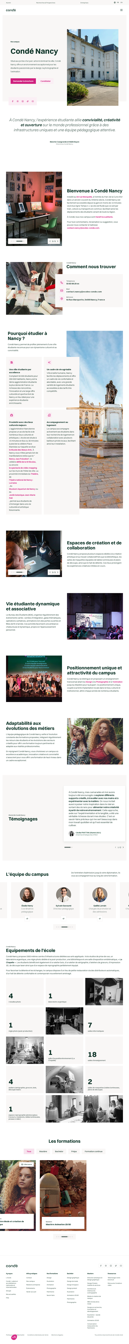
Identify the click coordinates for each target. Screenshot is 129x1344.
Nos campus (15, 42)
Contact (29, 1278)
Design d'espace (72, 1285)
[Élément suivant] (57, 241)
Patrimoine (70, 1299)
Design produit (72, 1288)
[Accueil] (11, 10)
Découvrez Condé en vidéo (115, 1284)
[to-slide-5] (70, 926)
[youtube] (33, 101)
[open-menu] (121, 10)
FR (118, 2)
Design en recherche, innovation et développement (94, 1309)
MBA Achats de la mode (93, 1303)
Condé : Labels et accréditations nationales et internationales (12, 1284)
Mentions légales (57, 1335)
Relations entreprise (33, 1285)
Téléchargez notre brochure (114, 1279)
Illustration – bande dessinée (93, 1316)
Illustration (50, 1281)
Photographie (71, 1302)
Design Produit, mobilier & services (93, 1284)
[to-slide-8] (66, 1236)
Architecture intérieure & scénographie (92, 1291)
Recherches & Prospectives (45, 3)
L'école (8, 1278)
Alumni (8, 3)
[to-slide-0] (11, 241)
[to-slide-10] (72, 1236)
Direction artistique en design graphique (94, 1279)
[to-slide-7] (62, 1236)
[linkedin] (23, 101)
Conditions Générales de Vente (37, 1335)
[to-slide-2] (15, 241)
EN (121, 2)
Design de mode (72, 1281)
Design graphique (73, 1278)
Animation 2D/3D (73, 1295)
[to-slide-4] (23, 241)
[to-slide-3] (19, 241)
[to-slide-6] (72, 926)
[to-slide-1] (13, 241)
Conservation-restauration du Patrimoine (92, 1326)
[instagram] (18, 101)
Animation (50, 1285)
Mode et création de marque (94, 1297)
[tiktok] (28, 101)
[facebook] (13, 101)
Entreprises (84, 3)
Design (49, 1278)
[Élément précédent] (50, 241)
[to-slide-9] (70, 1236)
